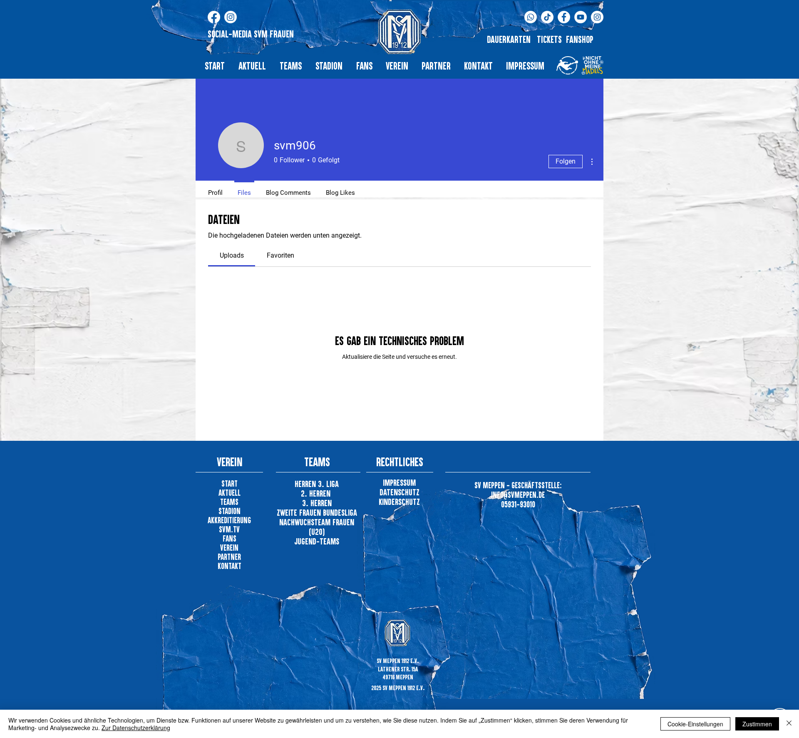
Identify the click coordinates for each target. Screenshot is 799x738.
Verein (229, 547)
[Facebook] (214, 17)
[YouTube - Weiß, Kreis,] (580, 17)
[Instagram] (230, 17)
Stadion (229, 511)
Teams (229, 501)
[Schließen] (789, 723)
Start (229, 483)
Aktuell (229, 492)
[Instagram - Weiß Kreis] (597, 17)
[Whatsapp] (530, 17)
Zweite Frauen (300, 512)
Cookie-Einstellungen (695, 724)
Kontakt (229, 566)
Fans (229, 538)
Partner (229, 556)
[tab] (231, 255)
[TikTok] (547, 17)
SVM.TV (229, 529)
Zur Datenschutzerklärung (136, 727)
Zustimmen (757, 724)
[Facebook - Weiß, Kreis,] (564, 17)
